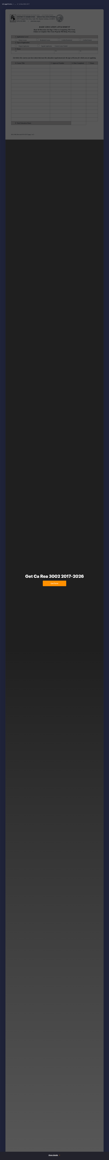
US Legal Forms (7, 4)
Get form (54, 583)
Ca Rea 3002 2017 (24, 4)
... (15, 4)
